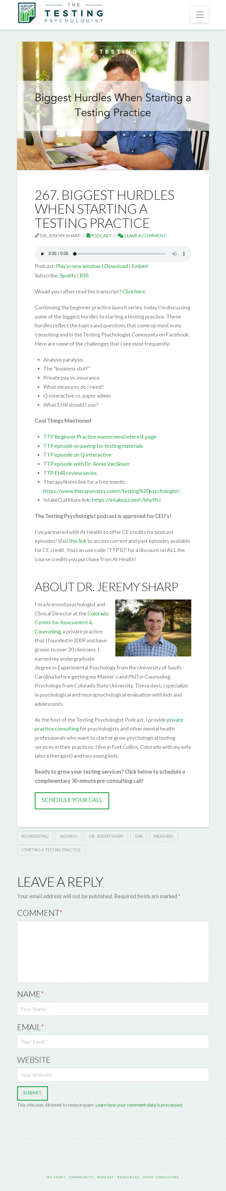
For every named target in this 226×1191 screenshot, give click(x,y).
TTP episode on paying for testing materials (93, 445)
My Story (56, 1177)
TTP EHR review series (70, 473)
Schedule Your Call (72, 799)
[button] (199, 14)
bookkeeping (35, 836)
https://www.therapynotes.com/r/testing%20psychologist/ (111, 491)
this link (77, 540)
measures (163, 836)
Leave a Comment (144, 235)
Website (34, 1060)
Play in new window (78, 266)
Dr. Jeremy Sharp (106, 836)
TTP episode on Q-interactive (77, 454)
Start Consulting (161, 1177)
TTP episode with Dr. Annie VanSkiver (86, 463)
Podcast (101, 235)
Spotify (68, 275)
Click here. (134, 291)
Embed (140, 266)
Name (30, 994)
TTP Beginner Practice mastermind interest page (99, 436)
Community (81, 1177)
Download (116, 266)
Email (30, 1027)
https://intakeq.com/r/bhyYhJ (126, 499)
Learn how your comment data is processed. (139, 1104)
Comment (40, 913)
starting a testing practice (51, 849)
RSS (84, 275)
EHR (138, 836)
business (68, 836)
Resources (128, 1177)
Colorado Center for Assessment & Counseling (72, 622)
